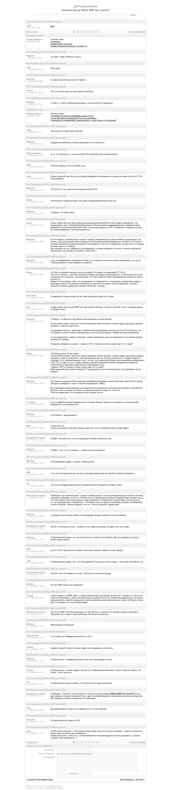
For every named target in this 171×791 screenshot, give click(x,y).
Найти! (133, 15)
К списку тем (31, 32)
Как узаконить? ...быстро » (132, 779)
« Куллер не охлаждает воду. (40, 779)
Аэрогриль (55, 42)
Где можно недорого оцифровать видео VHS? (72, 116)
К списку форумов (137, 32)
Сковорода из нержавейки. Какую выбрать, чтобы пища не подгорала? (83, 120)
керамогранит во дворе (61, 44)
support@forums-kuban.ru (54, 788)
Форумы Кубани (55, 786)
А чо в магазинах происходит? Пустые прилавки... (74, 118)
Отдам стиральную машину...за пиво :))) (69, 46)
